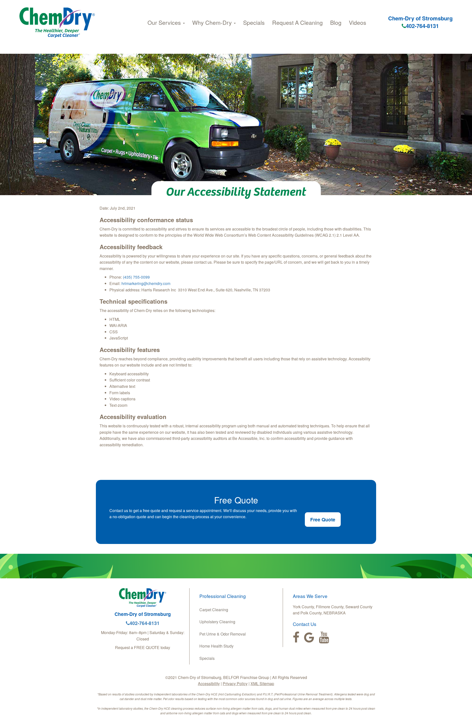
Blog (335, 22)
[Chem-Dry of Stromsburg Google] (309, 637)
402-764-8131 (422, 26)
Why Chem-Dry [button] (212, 22)
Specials (254, 22)
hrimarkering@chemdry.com (145, 283)
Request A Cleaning (297, 22)
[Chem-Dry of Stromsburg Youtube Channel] (324, 637)
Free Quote (322, 519)
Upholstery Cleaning (217, 621)
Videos (357, 22)
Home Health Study (216, 646)
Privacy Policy (235, 683)
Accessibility (209, 683)
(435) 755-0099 (136, 277)
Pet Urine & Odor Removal (222, 634)
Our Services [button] (165, 22)
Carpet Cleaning (213, 609)
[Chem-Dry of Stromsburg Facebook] (296, 637)
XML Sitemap (262, 683)
